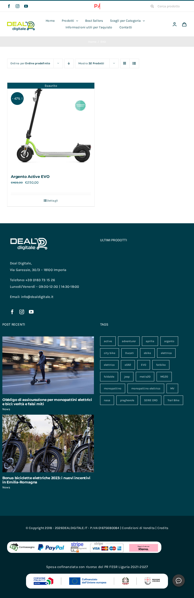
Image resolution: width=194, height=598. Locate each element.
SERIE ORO (151, 400)
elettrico (109, 364)
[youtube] (26, 6)
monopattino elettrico (145, 388)
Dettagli (52, 200)
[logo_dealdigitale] (21, 23)
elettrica (166, 353)
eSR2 (128, 364)
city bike (109, 353)
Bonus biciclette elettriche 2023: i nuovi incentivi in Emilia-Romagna (46, 480)
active (108, 341)
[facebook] (9, 6)
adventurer (129, 341)
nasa (107, 400)
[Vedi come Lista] (134, 63)
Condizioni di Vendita (138, 528)
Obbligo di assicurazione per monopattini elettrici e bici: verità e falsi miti (47, 401)
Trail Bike (173, 400)
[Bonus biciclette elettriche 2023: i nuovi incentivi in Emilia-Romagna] (48, 443)
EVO (143, 364)
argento (169, 341)
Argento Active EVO (30, 176)
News (6, 409)
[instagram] (17, 6)
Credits (162, 528)
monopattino (112, 388)
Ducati (129, 353)
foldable (109, 376)
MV (172, 388)
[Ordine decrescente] (69, 63)
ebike (147, 353)
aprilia (150, 341)
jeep (127, 376)
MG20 (164, 376)
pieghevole (127, 400)
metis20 (145, 376)
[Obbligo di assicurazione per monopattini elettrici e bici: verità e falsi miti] (48, 365)
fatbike (161, 364)
